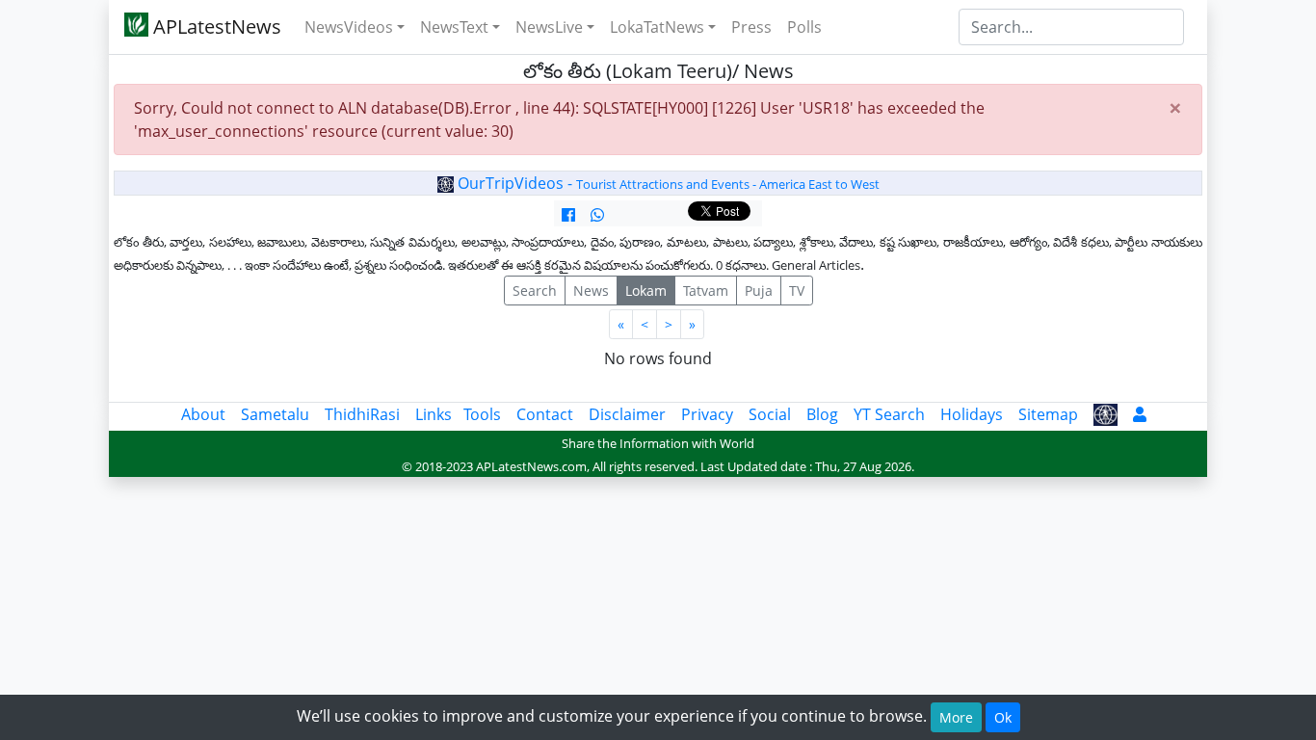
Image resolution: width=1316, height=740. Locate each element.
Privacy (707, 414)
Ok (1003, 717)
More (956, 717)
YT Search (889, 414)
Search (535, 290)
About (203, 414)
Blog (822, 414)
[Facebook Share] (568, 214)
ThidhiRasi (362, 414)
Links (433, 414)
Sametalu (275, 414)
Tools (482, 414)
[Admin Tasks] (1139, 414)
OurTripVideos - (667, 183)
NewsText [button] (454, 27)
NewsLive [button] (549, 27)
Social (770, 414)
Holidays (971, 414)
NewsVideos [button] (348, 27)
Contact (544, 414)
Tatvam (705, 290)
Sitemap (1048, 414)
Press (751, 27)
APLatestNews (214, 26)
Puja (759, 290)
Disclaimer (627, 414)
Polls (804, 27)
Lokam (646, 290)
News (591, 290)
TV (796, 290)
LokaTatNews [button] (657, 27)
